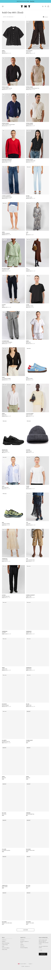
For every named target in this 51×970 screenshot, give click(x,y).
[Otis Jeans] (37, 869)
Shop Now (32, 1)
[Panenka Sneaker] (37, 361)
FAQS (3, 946)
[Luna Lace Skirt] (13, 543)
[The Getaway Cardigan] (13, 361)
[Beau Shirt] (13, 761)
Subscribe (43, 954)
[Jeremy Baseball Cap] (37, 797)
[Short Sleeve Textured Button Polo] (37, 71)
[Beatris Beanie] (37, 434)
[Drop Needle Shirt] (37, 107)
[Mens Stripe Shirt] (13, 470)
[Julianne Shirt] (13, 652)
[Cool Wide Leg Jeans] (13, 833)
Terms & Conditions (5, 947)
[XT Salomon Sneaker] (13, 507)
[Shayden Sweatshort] (13, 216)
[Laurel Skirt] (37, 507)
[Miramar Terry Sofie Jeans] (13, 906)
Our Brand (22, 939)
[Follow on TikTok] (12, 959)
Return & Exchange (5, 943)
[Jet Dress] (37, 252)
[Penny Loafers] (13, 869)
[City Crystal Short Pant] (37, 543)
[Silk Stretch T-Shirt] (37, 289)
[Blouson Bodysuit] (13, 688)
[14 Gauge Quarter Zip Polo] (13, 71)
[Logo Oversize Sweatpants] (13, 325)
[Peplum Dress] (37, 652)
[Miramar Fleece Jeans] (37, 833)
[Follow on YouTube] (9, 959)
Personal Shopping (24, 947)
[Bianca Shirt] (37, 325)
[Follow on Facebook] (2, 959)
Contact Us (4, 939)
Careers (21, 944)
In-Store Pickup (5, 944)
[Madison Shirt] (37, 688)
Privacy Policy (4, 949)
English (30, 963)
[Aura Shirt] (37, 724)
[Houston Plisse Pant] (13, 579)
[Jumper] (37, 470)
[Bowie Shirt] (13, 398)
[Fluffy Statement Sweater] (13, 144)
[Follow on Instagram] (5, 959)
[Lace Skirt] (13, 615)
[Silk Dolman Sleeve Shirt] (37, 144)
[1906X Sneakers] (13, 434)
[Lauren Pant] (37, 35)
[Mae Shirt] (13, 35)
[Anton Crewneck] (37, 398)
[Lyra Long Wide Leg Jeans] (13, 180)
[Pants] (13, 289)
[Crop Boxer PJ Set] (13, 252)
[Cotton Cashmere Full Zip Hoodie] (13, 107)
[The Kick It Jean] (37, 180)
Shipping (3, 941)
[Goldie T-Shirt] (37, 579)
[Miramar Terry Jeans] (37, 906)
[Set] (37, 216)
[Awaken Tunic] (37, 615)
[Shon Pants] (13, 797)
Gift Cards (22, 946)
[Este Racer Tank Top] (13, 724)
